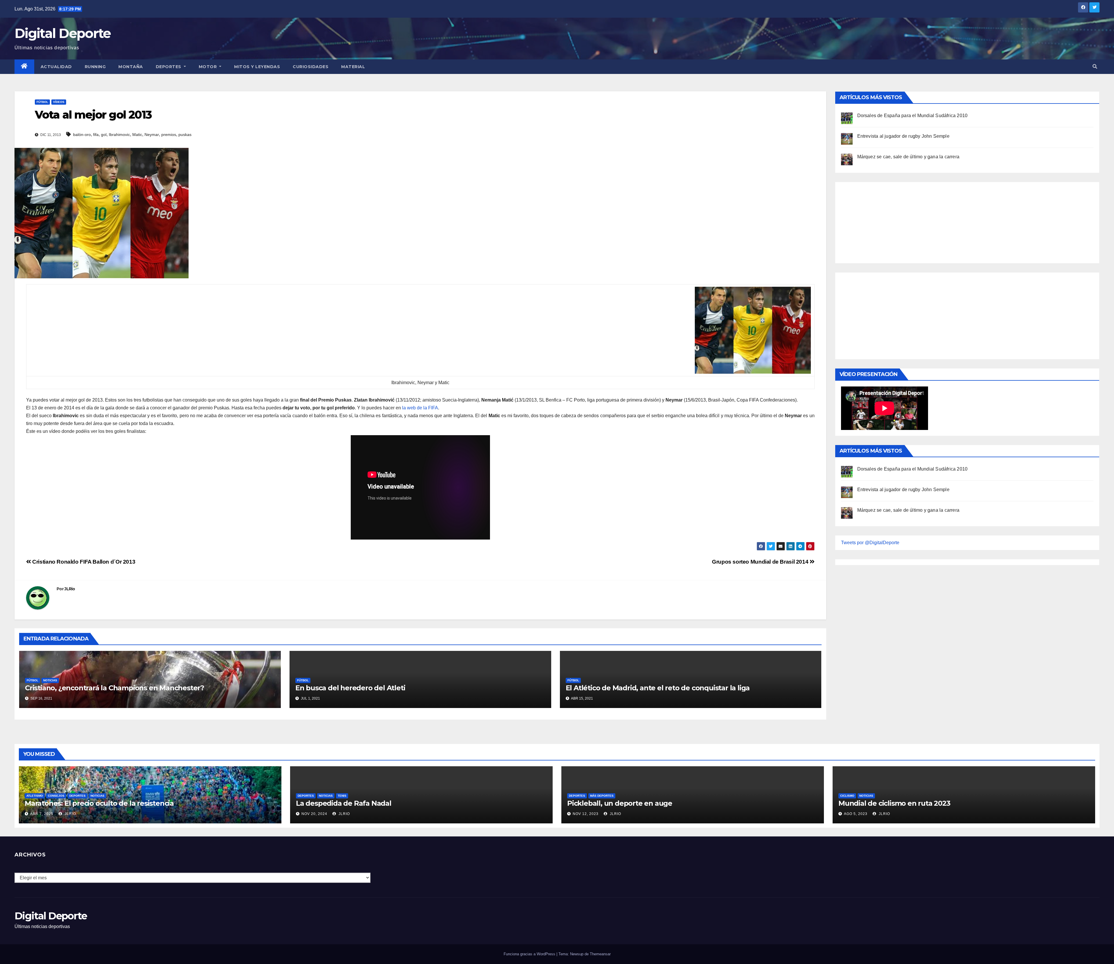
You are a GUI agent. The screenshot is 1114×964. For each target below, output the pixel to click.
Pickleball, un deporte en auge (619, 803)
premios (168, 134)
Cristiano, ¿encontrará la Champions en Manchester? (114, 688)
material (353, 66)
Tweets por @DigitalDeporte (870, 542)
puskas (184, 134)
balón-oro (82, 134)
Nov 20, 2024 (314, 814)
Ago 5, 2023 (855, 814)
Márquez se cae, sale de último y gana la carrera (908, 156)
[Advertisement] (884, 221)
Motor (208, 66)
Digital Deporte (63, 33)
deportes (77, 795)
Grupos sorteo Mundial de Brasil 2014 (761, 562)
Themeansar (600, 954)
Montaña (130, 66)
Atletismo (34, 795)
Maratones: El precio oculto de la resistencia (99, 803)
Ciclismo (847, 795)
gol (103, 134)
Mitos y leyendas (257, 66)
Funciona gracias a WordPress (530, 954)
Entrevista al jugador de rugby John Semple (903, 136)
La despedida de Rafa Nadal (343, 803)
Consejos (56, 795)
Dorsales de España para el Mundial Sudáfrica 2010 (912, 115)
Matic (137, 134)
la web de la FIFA (420, 407)
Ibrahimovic (119, 134)
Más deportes (602, 795)
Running (95, 66)
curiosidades (310, 66)
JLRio (69, 588)
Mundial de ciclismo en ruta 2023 (894, 803)
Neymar (151, 134)
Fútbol (42, 102)
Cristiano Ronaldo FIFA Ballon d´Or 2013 (83, 562)
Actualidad (56, 66)
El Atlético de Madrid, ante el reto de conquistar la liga (658, 688)
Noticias (50, 680)
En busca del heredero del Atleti (350, 688)
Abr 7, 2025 (41, 814)
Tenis (342, 795)
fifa (96, 134)
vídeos (58, 102)
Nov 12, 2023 (585, 814)
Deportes (169, 66)
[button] (1095, 66)
